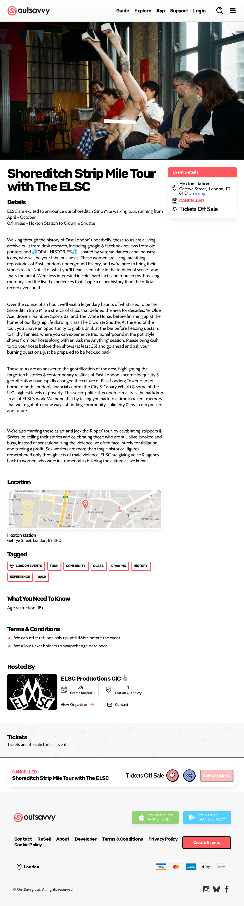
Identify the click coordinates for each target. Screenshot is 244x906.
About (63, 839)
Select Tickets (216, 775)
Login (199, 11)
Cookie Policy (28, 844)
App (160, 11)
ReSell (44, 839)
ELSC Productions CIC (91, 678)
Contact (23, 839)
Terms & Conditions (122, 839)
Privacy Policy (163, 839)
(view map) (197, 193)
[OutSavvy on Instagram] (206, 889)
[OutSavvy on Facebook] (227, 889)
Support (179, 11)
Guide (122, 11)
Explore (142, 11)
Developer (86, 839)
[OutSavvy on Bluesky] (216, 889)
